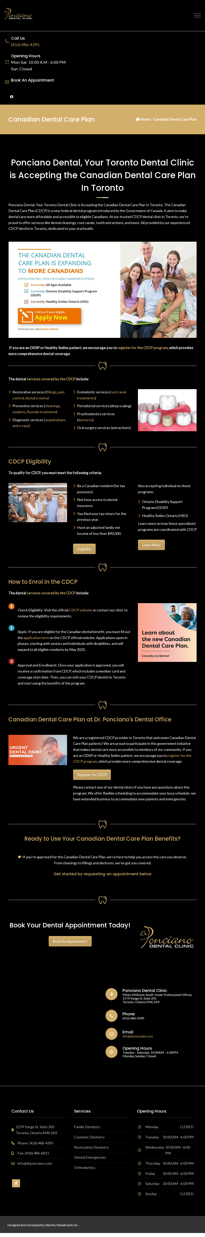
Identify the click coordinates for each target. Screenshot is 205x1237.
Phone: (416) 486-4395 (35, 1143)
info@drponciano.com (138, 1036)
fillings (51, 392)
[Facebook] (11, 96)
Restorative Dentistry (91, 1147)
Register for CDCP (92, 774)
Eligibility (84, 549)
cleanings (52, 406)
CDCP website (80, 610)
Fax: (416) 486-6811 (33, 1153)
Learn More (151, 545)
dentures (85, 420)
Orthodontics (84, 1167)
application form (36, 637)
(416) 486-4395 (25, 44)
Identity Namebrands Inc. (61, 1225)
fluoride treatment (41, 412)
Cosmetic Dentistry (89, 1137)
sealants (18, 412)
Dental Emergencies (90, 1157)
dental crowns (36, 398)
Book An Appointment (32, 80)
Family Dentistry (87, 1127)
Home (145, 119)
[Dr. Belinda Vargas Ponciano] (18, 15)
